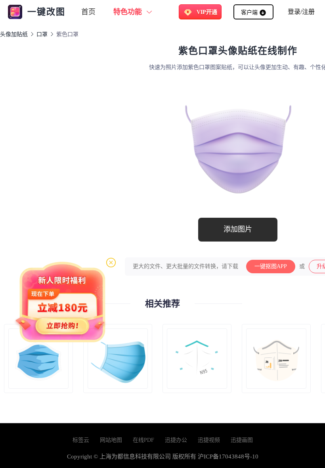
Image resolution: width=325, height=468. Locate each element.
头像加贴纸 (14, 34)
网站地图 (111, 440)
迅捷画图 (242, 440)
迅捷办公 (176, 440)
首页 (88, 12)
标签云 (81, 440)
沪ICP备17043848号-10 (228, 456)
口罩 (42, 34)
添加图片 (238, 229)
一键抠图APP (270, 266)
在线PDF (143, 440)
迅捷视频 (209, 440)
